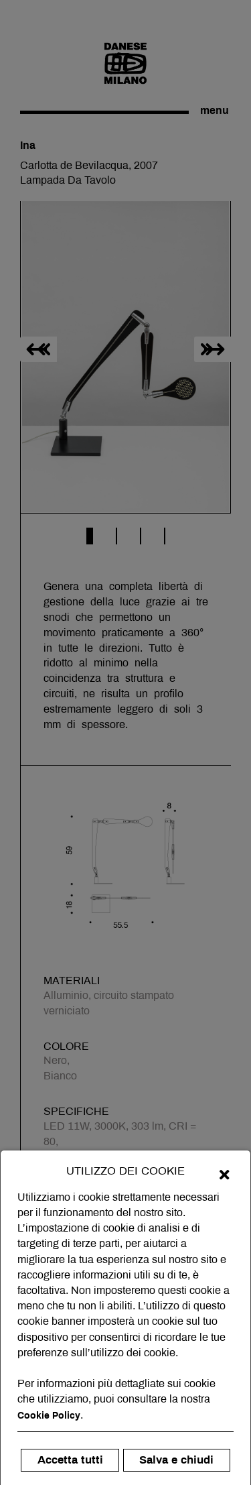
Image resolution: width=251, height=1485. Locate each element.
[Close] (224, 1174)
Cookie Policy (48, 1416)
